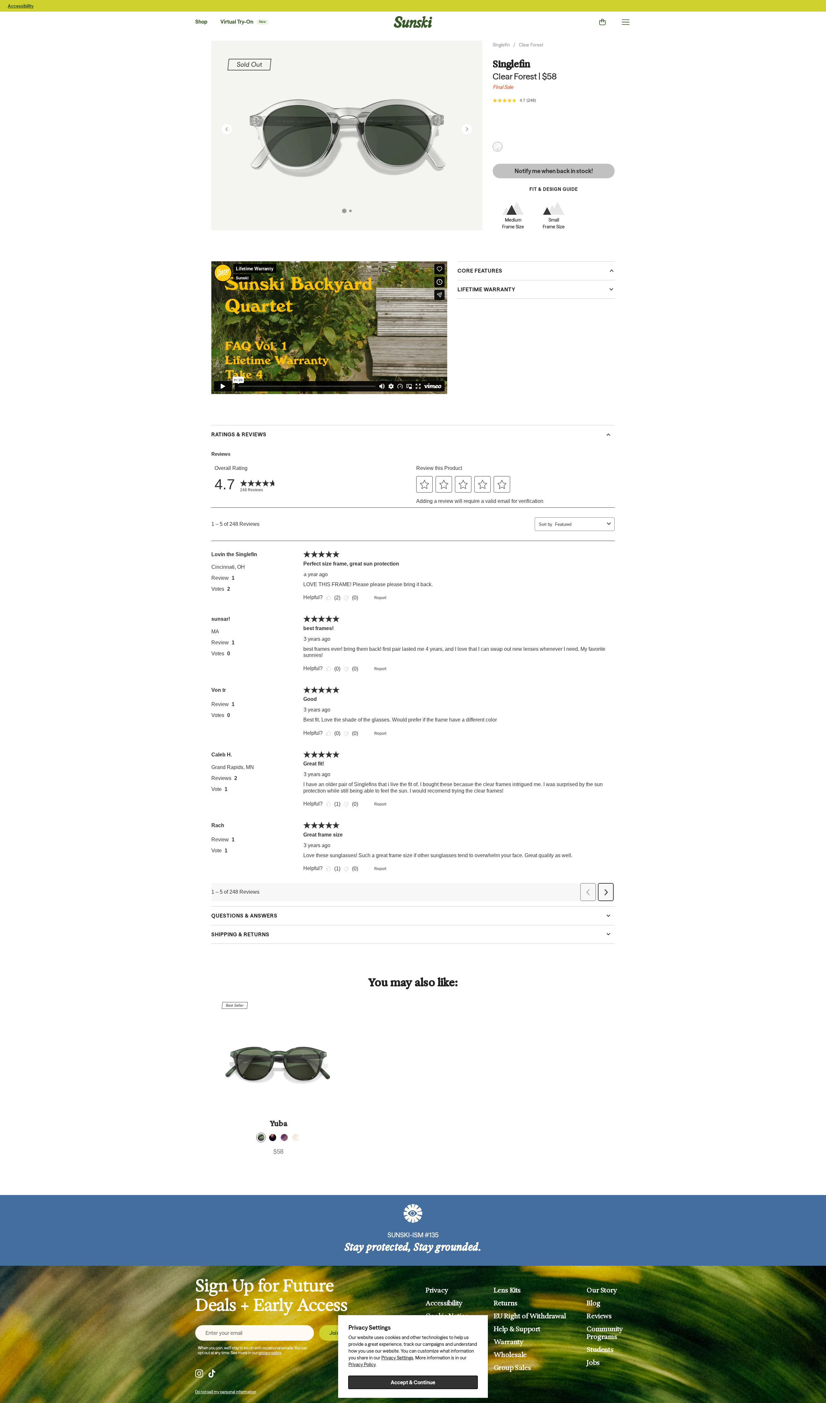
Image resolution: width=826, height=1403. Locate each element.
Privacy (437, 1290)
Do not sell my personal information (225, 1391)
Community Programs (605, 1333)
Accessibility (21, 6)
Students (600, 1350)
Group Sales (512, 1368)
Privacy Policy (362, 1364)
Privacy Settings (397, 1358)
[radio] (261, 1137)
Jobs (593, 1363)
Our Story (602, 1290)
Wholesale (510, 1355)
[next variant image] (467, 129)
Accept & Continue (413, 1382)
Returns (506, 1303)
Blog (593, 1303)
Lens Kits (507, 1290)
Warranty (509, 1342)
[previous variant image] (227, 129)
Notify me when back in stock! (554, 171)
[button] (344, 211)
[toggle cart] (602, 22)
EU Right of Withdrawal (530, 1316)
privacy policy (269, 1352)
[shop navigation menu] (625, 22)
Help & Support (517, 1329)
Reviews (599, 1316)
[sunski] (413, 22)
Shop (201, 21)
